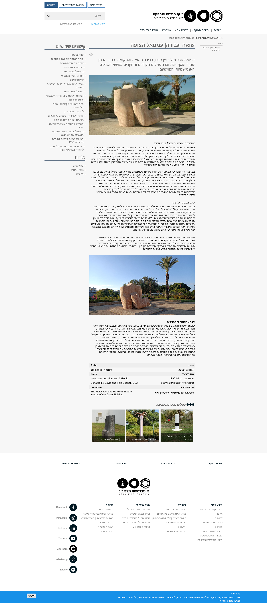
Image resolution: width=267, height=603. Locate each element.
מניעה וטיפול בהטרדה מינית (98, 513)
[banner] (133, 17)
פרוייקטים (78, 165)
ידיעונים (182, 526)
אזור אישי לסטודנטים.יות (73, 5)
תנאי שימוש (107, 531)
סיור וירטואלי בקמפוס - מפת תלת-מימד (68, 106)
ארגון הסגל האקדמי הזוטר (136, 522)
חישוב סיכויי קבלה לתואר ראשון (169, 518)
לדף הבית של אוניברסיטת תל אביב (221, 38)
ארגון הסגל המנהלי (140, 513)
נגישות (109, 505)
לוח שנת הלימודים (74, 111)
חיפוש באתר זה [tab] (98, 24)
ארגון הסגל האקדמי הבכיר (136, 518)
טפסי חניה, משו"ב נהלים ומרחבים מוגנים (65, 86)
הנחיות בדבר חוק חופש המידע (97, 518)
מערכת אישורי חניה (73, 67)
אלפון (220, 513)
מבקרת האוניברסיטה (211, 535)
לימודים (181, 505)
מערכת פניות (96, 5)
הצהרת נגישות (105, 522)
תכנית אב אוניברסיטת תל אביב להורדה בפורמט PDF (67, 148)
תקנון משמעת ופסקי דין (210, 539)
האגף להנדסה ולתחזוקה (207, 38)
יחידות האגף (201, 30)
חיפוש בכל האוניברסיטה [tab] (71, 24)
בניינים (80, 174)
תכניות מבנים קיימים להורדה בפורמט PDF (68, 140)
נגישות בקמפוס (105, 509)
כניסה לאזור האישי (176, 531)
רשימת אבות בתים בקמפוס (69, 119)
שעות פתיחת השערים (72, 63)
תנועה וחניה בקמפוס (72, 75)
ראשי (220, 43)
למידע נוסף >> (225, 600)
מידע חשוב (121, 463)
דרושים (219, 518)
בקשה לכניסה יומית (73, 71)
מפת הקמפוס (76, 99)
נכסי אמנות (77, 169)
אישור (31, 595)
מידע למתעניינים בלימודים (171, 513)
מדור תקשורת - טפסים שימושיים (66, 115)
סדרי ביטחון (77, 54)
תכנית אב (182, 30)
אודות (217, 30)
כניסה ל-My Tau (141, 526)
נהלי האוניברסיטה (213, 522)
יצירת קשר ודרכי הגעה (211, 509)
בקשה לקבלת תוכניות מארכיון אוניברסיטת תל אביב (68, 133)
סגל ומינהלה (142, 505)
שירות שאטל (77, 79)
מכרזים (166, 30)
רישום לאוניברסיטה (175, 509)
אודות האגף (216, 463)
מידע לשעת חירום (74, 91)
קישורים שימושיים (70, 463)
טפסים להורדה (149, 30)
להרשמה (51, 5)
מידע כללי (217, 505)
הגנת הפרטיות (105, 526)
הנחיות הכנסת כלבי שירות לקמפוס (65, 95)
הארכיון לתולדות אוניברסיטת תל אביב (66, 126)
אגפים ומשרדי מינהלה (138, 509)
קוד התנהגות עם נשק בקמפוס (67, 58)
